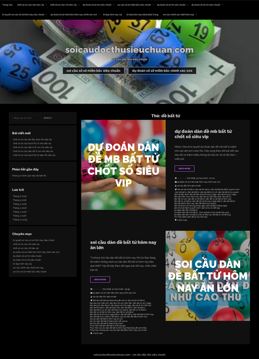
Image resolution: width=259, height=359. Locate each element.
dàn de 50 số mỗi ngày (121, 305)
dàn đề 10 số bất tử (196, 199)
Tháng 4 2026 (20, 204)
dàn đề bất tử (229, 201)
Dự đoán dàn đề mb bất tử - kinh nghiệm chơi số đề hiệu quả (201, 212)
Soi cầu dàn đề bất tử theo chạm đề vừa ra (108, 321)
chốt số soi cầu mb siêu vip (30, 5)
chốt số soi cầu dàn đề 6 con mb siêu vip (33, 151)
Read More (184, 168)
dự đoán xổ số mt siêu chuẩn (171, 5)
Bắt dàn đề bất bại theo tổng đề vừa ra (110, 300)
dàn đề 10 (226, 197)
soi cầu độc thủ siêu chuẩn (189, 186)
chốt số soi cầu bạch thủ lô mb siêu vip (32, 143)
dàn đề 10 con (180, 199)
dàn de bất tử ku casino (228, 192)
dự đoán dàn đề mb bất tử (185, 210)
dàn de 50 (105, 305)
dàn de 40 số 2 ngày (142, 303)
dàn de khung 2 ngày (226, 194)
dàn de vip (204, 197)
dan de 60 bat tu (202, 189)
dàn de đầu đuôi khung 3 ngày (203, 194)
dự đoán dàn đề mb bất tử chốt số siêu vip (203, 134)
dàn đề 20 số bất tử (182, 201)
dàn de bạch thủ (113, 308)
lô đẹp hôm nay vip (112, 14)
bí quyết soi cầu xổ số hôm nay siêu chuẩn (23, 14)
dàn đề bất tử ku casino (205, 203)
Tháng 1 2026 (19, 216)
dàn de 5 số (95, 305)
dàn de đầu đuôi (181, 194)
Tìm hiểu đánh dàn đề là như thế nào (190, 217)
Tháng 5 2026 (19, 200)
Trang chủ (7, 5)
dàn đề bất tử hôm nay (184, 203)
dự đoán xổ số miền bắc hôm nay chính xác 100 (73, 14)
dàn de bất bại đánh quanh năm (225, 189)
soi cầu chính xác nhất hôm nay (178, 14)
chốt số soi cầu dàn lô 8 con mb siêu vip (32, 147)
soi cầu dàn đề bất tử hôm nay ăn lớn (123, 245)
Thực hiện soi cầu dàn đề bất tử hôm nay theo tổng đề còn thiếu (118, 328)
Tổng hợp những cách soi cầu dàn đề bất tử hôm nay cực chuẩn (118, 330)
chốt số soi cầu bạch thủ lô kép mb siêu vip (34, 155)
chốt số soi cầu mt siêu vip (63, 5)
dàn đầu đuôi (215, 197)
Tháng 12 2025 (20, 219)
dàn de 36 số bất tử (185, 189)
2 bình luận (182, 220)
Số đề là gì (226, 215)
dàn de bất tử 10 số (208, 192)
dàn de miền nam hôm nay (186, 197)
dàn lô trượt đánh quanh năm (187, 208)
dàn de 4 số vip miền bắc (121, 303)
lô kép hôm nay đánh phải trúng (142, 14)
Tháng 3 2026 (20, 208)
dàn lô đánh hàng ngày (216, 206)
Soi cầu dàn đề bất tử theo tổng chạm (106, 323)
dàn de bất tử (193, 192)
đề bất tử (216, 215)
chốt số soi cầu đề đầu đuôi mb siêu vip (32, 139)
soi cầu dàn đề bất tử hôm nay (133, 317)
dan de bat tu (181, 192)
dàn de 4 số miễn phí (99, 303)
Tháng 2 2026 (20, 212)
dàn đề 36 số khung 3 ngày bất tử (207, 201)
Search (48, 118)
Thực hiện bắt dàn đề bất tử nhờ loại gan (108, 326)
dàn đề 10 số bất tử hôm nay (218, 199)
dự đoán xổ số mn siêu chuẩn (97, 5)
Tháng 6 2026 (20, 196)
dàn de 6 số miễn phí (141, 305)
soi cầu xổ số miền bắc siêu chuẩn (134, 5)
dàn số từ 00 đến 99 (210, 208)
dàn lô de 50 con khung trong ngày (189, 206)
